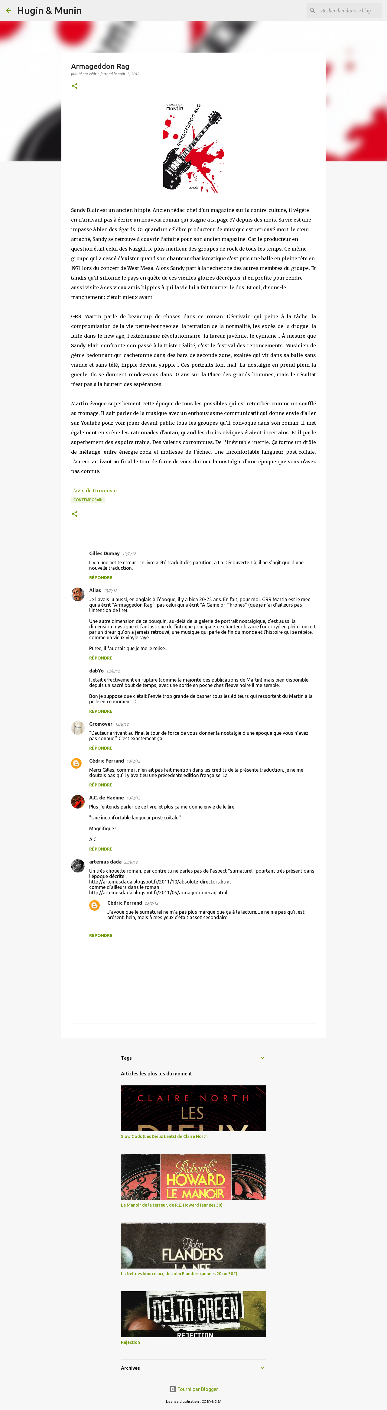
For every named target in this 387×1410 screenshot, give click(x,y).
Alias (95, 590)
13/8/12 (129, 554)
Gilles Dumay (104, 553)
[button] (74, 86)
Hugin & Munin (49, 10)
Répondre (100, 577)
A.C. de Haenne (106, 797)
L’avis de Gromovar (94, 491)
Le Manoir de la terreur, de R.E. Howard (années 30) (172, 1205)
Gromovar (100, 724)
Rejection (130, 1342)
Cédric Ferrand (106, 760)
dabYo (96, 670)
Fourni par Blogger (197, 1389)
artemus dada (105, 861)
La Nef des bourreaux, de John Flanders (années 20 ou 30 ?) (179, 1273)
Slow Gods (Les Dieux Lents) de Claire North (164, 1136)
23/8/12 (131, 862)
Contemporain (87, 500)
